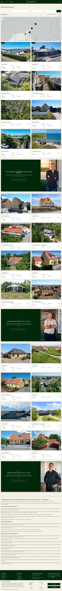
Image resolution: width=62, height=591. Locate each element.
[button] (25, 34)
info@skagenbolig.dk (4, 576)
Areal (60, 14)
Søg (59, 11)
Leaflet (57, 40)
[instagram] (60, 1)
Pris (57, 14)
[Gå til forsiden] (31, 1)
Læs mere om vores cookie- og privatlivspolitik (10, 589)
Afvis (53, 584)
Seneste (53, 14)
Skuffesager (19, 579)
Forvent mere (20, 575)
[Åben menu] (2, 2)
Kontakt (19, 574)
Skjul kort (59, 15)
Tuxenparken (20, 576)
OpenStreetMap (59, 40)
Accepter (54, 587)
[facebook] (1, 579)
